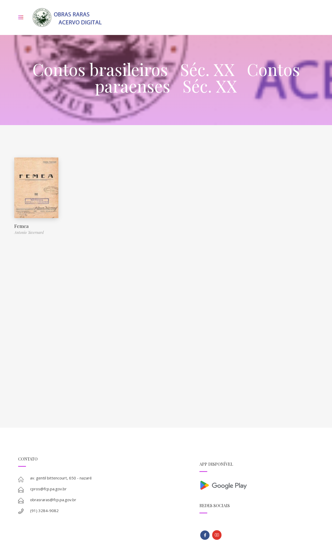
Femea (21, 226)
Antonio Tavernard (29, 232)
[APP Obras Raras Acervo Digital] (256, 485)
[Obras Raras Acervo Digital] (67, 17)
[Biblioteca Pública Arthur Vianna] (205, 535)
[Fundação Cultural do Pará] (217, 535)
